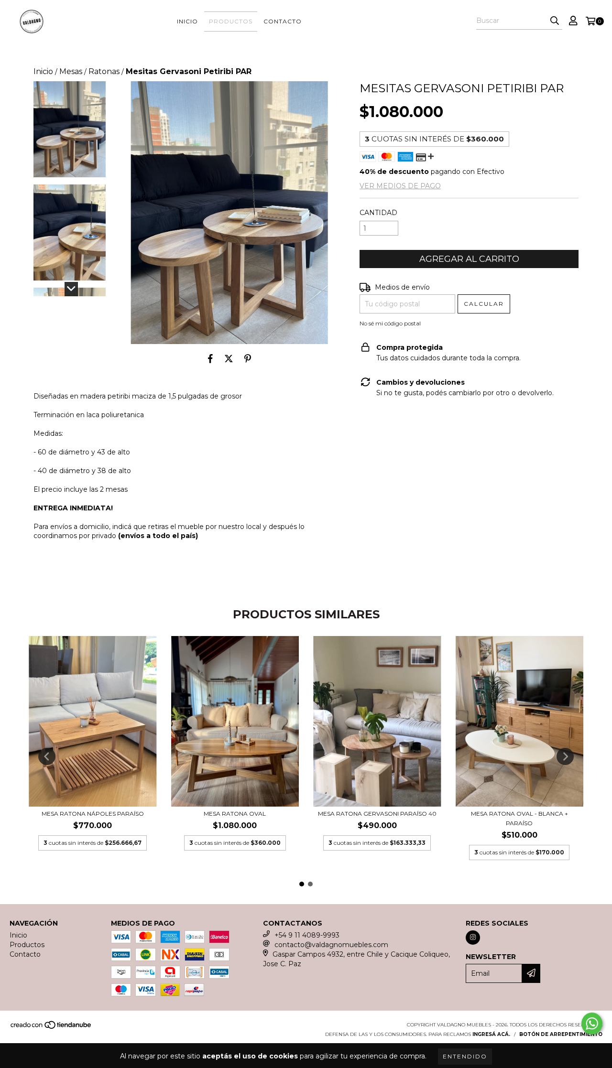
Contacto (282, 21)
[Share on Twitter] (228, 358)
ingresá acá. (491, 1034)
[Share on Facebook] (210, 358)
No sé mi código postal (390, 323)
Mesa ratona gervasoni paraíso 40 (377, 813)
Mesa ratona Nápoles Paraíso (93, 813)
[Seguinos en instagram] (473, 937)
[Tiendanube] (51, 1028)
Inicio (187, 21)
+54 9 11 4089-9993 (306, 935)
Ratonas (104, 71)
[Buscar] (554, 21)
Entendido (465, 1056)
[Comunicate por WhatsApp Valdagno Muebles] (591, 1024)
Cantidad (378, 212)
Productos (230, 21)
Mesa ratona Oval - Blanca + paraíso (519, 818)
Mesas (70, 71)
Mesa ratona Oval (235, 813)
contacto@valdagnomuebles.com (331, 944)
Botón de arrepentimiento (560, 1034)
